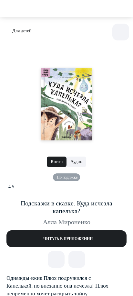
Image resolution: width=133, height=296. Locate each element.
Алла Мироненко (66, 221)
